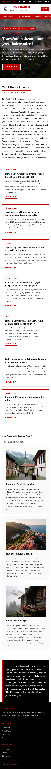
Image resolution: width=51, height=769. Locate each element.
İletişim (4, 752)
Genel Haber (8, 16)
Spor (3, 738)
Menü (45, 9)
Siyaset (37, 16)
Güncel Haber (24, 16)
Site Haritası (6, 756)
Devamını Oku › (11, 197)
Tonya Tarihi (6, 734)
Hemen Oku (11, 67)
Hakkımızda (6, 749)
